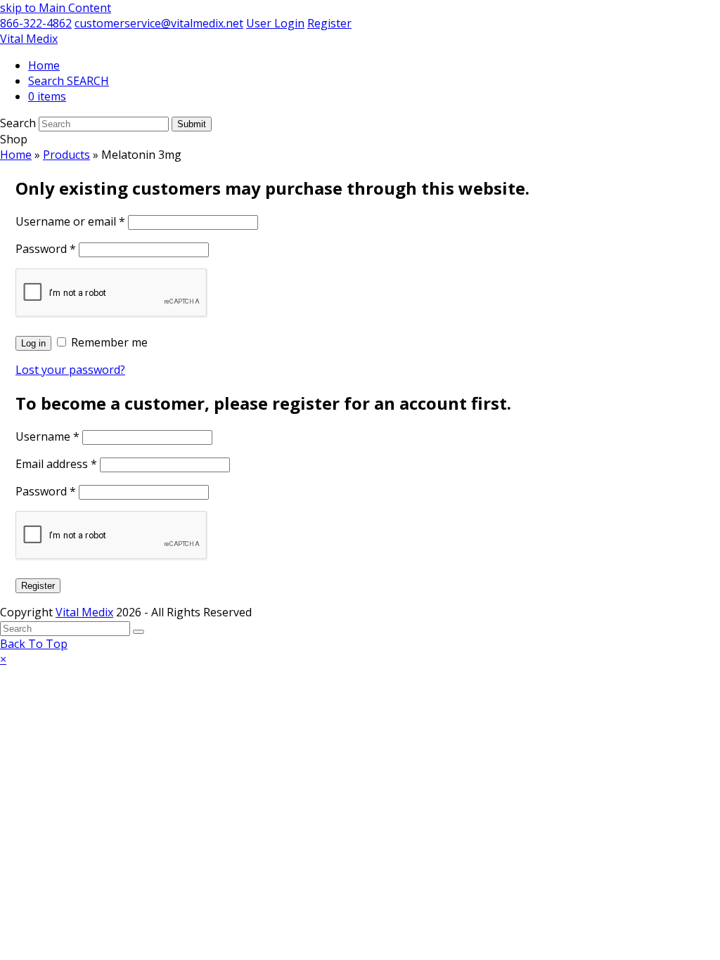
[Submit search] (138, 632)
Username (47, 436)
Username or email (70, 221)
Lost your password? (70, 369)
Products (66, 154)
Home (16, 154)
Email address (56, 464)
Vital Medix (29, 38)
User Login (275, 23)
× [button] (3, 659)
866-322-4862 (36, 23)
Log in (33, 343)
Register (329, 23)
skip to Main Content (55, 7)
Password (45, 249)
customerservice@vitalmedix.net (159, 23)
